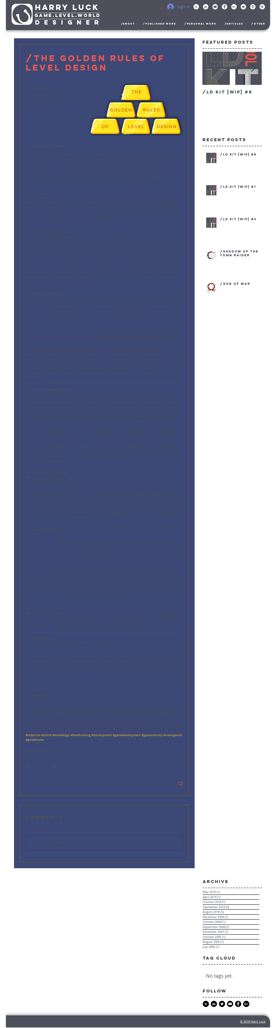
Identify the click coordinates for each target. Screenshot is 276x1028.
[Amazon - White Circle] (262, 6)
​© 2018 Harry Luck (252, 1021)
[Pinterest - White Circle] (253, 6)
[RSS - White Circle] (196, 6)
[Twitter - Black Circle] (222, 1004)
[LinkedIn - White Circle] (205, 6)
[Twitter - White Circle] (243, 6)
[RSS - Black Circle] (206, 1004)
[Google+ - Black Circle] (246, 1004)
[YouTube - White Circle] (215, 6)
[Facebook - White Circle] (224, 6)
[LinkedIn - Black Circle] (214, 1004)
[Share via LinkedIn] (54, 767)
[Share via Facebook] (28, 767)
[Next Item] (253, 68)
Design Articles (39, 750)
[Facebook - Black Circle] (238, 1004)
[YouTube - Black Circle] (230, 1004)
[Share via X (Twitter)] (41, 767)
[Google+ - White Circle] (234, 6)
